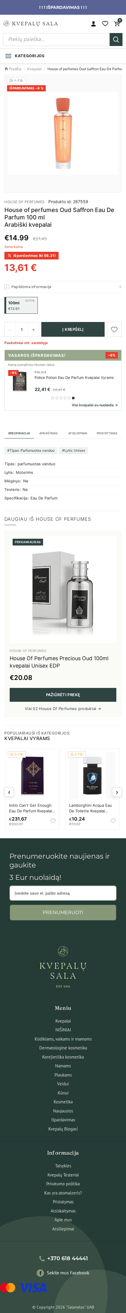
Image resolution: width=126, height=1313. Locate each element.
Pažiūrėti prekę (63, 694)
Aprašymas (48, 433)
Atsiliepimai (77, 433)
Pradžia (14, 69)
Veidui (63, 1084)
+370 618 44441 (67, 1258)
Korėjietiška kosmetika (63, 1057)
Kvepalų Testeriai (63, 1175)
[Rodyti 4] (65, 398)
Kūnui (63, 1093)
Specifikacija (19, 433)
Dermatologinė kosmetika (63, 1048)
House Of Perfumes (24, 202)
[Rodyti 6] (73, 398)
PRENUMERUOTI (63, 912)
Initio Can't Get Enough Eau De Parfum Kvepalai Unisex (30, 810)
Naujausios (63, 1111)
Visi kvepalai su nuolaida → (95, 405)
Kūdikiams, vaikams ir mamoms (63, 1039)
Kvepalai (34, 69)
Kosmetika (63, 1102)
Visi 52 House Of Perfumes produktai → (63, 708)
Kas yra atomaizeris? (63, 1193)
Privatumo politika (63, 1184)
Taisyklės (63, 1166)
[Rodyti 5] (69, 398)
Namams (63, 1066)
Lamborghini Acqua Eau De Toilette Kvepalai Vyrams (90, 810)
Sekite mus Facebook (68, 1273)
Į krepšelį (73, 329)
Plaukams (63, 1075)
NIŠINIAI (63, 1030)
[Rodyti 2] (57, 398)
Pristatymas (107, 433)
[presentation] (9, 792)
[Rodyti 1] (53, 398)
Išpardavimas (63, 1120)
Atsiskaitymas (63, 1211)
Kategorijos (30, 55)
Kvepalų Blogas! (63, 1129)
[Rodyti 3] (61, 398)
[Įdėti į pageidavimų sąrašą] (114, 329)
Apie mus (63, 1219)
